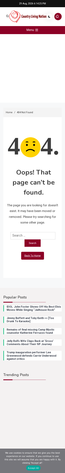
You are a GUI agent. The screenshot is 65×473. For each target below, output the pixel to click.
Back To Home (32, 255)
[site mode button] (49, 17)
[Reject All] (60, 460)
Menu (30, 30)
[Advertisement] (32, 68)
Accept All (33, 468)
